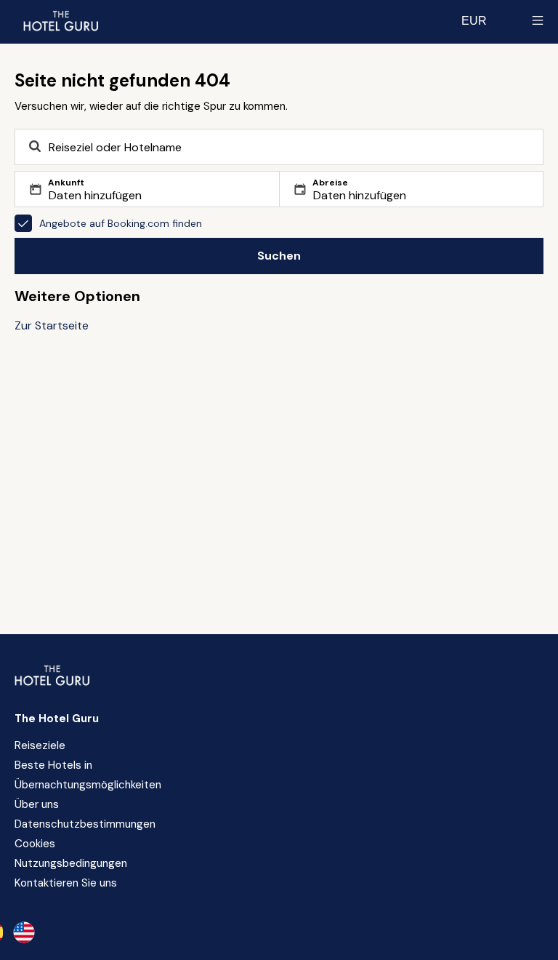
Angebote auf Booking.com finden (120, 223)
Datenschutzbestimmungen (85, 824)
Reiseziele (40, 745)
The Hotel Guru (57, 718)
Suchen (279, 255)
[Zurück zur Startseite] (60, 20)
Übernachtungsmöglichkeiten (88, 784)
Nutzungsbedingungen (71, 863)
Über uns (37, 804)
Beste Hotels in (53, 765)
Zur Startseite (52, 325)
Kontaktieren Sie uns (66, 883)
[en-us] (24, 932)
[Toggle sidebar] (537, 20)
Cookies (35, 843)
